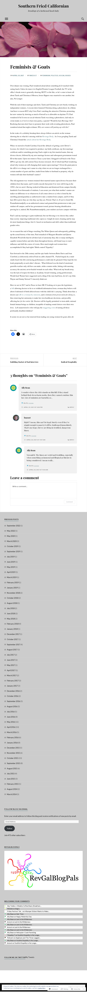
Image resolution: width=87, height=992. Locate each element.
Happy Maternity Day (24, 917)
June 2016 (11, 717)
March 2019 (12, 577)
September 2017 (13, 644)
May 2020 (11, 536)
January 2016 (12, 743)
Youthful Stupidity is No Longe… (29, 935)
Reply (72, 407)
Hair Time (19, 914)
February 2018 (13, 624)
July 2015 (11, 773)
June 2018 (11, 613)
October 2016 (12, 696)
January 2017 (12, 686)
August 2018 (12, 603)
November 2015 (13, 753)
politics (54, 75)
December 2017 (13, 634)
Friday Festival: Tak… (14, 911)
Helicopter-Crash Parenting (26, 932)
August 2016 (12, 706)
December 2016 (13, 691)
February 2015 (13, 784)
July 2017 (11, 655)
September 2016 (13, 701)
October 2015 (12, 758)
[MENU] (6, 19)
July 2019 (11, 557)
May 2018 (11, 619)
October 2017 (12, 639)
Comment (69, 502)
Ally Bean (25, 387)
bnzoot (33, 75)
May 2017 (11, 665)
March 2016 (12, 732)
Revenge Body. (48, 136)
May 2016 (11, 722)
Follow (9, 828)
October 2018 (12, 598)
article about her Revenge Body (39, 139)
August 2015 (12, 768)
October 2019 (12, 546)
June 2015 (11, 779)
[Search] (80, 19)
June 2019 (11, 562)
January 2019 (12, 588)
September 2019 (13, 551)
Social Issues (65, 75)
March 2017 (12, 675)
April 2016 (11, 727)
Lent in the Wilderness (24, 919)
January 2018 (12, 629)
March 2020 (12, 541)
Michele (10, 909)
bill (13, 288)
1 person (31, 403)
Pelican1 (10, 938)
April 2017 (11, 670)
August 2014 (12, 789)
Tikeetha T (11, 935)
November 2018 (13, 593)
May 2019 (11, 567)
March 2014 (12, 794)
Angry (17, 909)
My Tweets (29, 957)
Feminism (46, 75)
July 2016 (11, 712)
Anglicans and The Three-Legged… (28, 938)
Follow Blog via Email (16, 809)
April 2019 (11, 572)
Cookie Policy (41, 988)
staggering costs (49, 307)
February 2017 (13, 681)
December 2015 (13, 748)
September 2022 (13, 526)
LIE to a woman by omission (29, 294)
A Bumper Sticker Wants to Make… (37, 911)
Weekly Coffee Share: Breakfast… (29, 906)
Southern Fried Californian (43, 6)
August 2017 (12, 649)
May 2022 (11, 531)
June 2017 (11, 660)
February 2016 (13, 737)
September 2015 (13, 763)
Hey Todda (11, 906)
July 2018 (11, 608)
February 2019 (13, 582)
